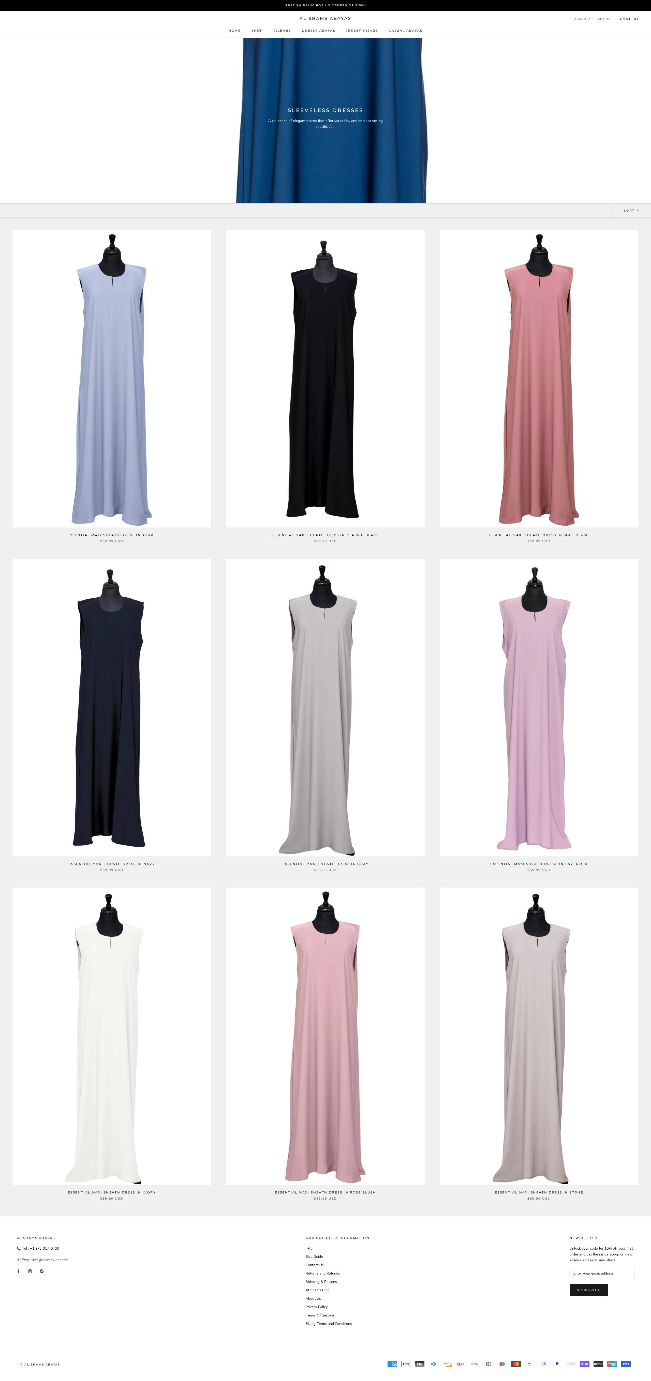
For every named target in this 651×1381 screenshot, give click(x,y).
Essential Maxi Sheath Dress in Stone (539, 1192)
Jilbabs (282, 31)
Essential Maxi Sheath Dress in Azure (111, 535)
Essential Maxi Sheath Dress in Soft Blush (539, 535)
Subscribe (589, 1290)
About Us (313, 1298)
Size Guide (314, 1256)
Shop (257, 31)
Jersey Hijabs (362, 31)
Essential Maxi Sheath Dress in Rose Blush (325, 1192)
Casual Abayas (405, 31)
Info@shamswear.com (50, 1260)
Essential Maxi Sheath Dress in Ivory (112, 1192)
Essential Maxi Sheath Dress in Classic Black (325, 535)
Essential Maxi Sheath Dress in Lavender (539, 864)
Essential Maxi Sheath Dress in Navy (112, 864)
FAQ (309, 1248)
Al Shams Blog (318, 1290)
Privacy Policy (317, 1307)
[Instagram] (30, 1271)
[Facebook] (18, 1271)
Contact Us (315, 1265)
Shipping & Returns (321, 1281)
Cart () (629, 19)
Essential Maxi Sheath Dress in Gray (325, 864)
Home (235, 31)
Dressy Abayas (318, 31)
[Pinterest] (41, 1271)
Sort (630, 210)
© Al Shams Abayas (40, 1364)
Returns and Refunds (323, 1273)
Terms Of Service (320, 1315)
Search (605, 19)
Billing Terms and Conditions (329, 1323)
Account (582, 19)
